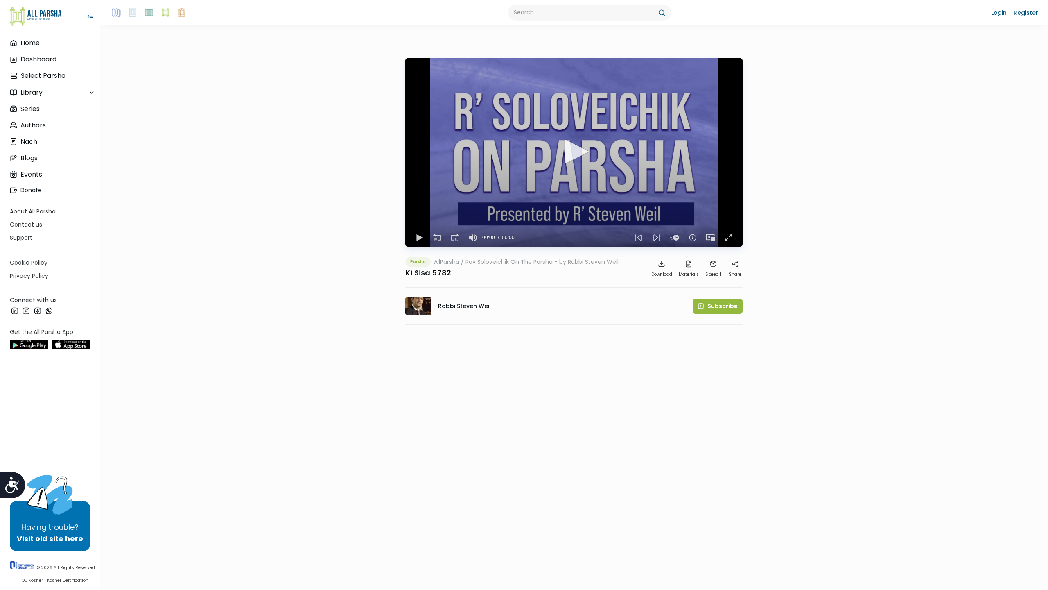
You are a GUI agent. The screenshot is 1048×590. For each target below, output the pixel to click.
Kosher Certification (67, 580)
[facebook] (38, 311)
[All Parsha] (165, 12)
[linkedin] (15, 311)
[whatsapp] (49, 311)
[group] (473, 238)
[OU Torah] (116, 12)
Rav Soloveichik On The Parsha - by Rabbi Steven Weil (542, 262)
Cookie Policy (28, 263)
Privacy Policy (29, 276)
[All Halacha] (149, 12)
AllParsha (446, 262)
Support (21, 238)
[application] (574, 152)
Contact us (26, 224)
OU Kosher (32, 580)
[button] (999, 13)
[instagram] (26, 311)
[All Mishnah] (132, 12)
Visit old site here (50, 538)
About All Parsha (33, 211)
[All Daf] (181, 12)
